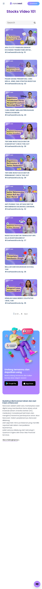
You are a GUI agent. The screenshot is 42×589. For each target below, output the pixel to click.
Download (33, 4)
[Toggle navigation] (3, 3)
